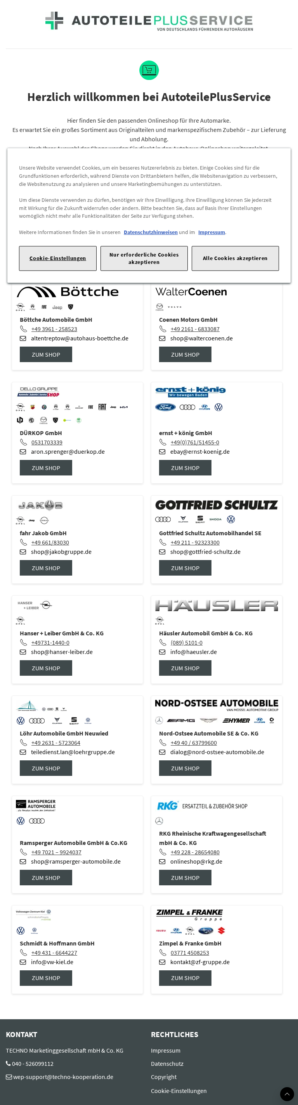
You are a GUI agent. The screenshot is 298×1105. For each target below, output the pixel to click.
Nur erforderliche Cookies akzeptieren (143, 258)
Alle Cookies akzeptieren (235, 258)
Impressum (211, 232)
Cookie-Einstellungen (57, 258)
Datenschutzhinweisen (151, 232)
